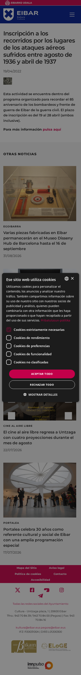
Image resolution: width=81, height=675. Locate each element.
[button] (40, 394)
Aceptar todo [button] (42, 374)
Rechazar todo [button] (42, 384)
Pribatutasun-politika (55, 320)
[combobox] (66, 279)
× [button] (72, 278)
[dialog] (40, 337)
